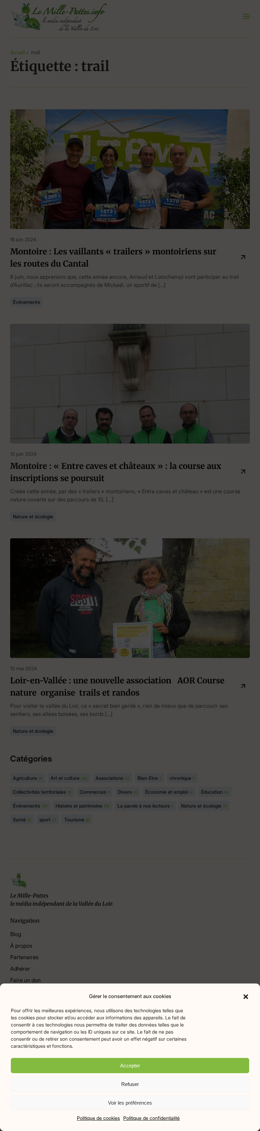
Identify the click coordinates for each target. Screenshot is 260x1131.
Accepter (130, 1065)
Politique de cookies (98, 1118)
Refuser (130, 1084)
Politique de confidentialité (151, 1118)
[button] (245, 996)
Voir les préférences (130, 1103)
